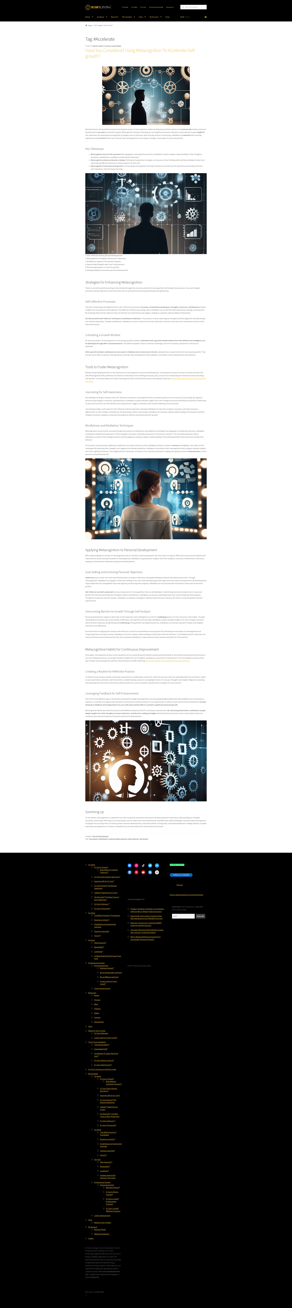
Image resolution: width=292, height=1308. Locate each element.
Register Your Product (102, 1222)
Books (96, 995)
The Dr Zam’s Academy (97, 1042)
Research (114, 17)
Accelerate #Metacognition (117, 839)
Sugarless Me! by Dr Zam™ (104, 881)
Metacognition (133, 839)
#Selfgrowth (102, 839)
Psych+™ (97, 936)
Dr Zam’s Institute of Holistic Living (102, 1069)
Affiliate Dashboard (101, 1234)
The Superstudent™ (101, 1045)
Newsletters (99, 1022)
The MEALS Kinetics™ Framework (107, 915)
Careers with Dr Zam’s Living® (105, 1038)
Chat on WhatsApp (177, 865)
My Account (154, 17)
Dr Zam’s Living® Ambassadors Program (112, 1201)
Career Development (102, 988)
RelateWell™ (99, 947)
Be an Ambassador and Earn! (111, 972)
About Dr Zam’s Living (96, 1031)
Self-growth (143, 839)
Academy (100, 17)
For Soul (143, 7)
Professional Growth (156, 7)
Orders (91, 1238)
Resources (170, 7)
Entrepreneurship (101, 965)
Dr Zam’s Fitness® (101, 867)
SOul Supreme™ (100, 943)
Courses (97, 1017)
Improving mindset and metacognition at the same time (167, 661)
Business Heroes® (107, 968)
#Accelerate (93, 839)
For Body (125, 7)
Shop (167, 17)
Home (90, 25)
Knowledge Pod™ (101, 1049)
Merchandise (127, 17)
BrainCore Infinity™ (101, 920)
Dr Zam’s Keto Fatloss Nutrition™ (107, 877)
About (87, 17)
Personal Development (100, 836)
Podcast (97, 1008)
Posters (97, 1000)
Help (141, 17)
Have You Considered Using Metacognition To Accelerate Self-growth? (140, 53)
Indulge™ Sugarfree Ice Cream (105, 893)
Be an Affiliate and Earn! (109, 977)
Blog (96, 1004)
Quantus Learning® (101, 931)
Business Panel (100, 1229)
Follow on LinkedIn (181, 875)
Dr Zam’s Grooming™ (102, 908)
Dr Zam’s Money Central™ (104, 1060)
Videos (96, 1013)
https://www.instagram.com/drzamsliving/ (186, 895)
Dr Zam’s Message (101, 1033)
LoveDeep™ (98, 951)
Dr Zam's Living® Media (113, 46)
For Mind (134, 7)
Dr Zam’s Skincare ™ (102, 904)
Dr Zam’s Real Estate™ (103, 1065)
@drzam (179, 885)
